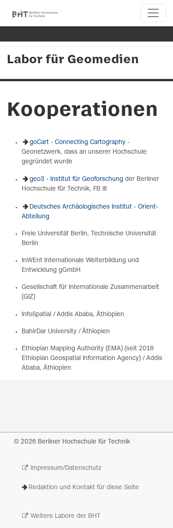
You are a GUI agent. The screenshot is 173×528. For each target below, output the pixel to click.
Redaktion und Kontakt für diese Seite (84, 488)
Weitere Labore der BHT (65, 516)
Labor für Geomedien (73, 60)
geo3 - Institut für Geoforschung (76, 179)
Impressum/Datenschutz (65, 468)
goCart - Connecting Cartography (77, 142)
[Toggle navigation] (153, 13)
